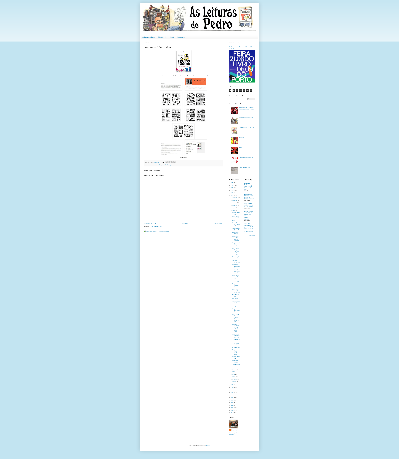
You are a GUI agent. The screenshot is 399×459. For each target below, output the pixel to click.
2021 (232, 195)
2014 (232, 400)
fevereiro (234, 379)
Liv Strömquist (168, 165)
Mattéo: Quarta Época (236, 301)
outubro (234, 203)
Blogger (208, 445)
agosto (234, 207)
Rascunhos (247, 183)
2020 (232, 385)
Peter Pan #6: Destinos (235, 361)
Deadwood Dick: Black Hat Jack (236, 271)
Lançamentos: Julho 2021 (235, 217)
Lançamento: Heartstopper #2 (236, 310)
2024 (232, 188)
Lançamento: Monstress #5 (235, 285)
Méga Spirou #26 (235, 295)
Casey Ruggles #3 (236, 257)
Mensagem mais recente (150, 223)
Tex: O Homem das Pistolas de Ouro (236, 224)
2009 (232, 412)
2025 (232, 185)
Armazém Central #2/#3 (236, 261)
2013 (232, 402)
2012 (232, 405)
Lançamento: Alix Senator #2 (236, 266)
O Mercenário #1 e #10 (235, 344)
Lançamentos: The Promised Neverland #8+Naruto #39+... (235, 318)
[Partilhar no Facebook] (172, 162)
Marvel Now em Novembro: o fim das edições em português (246, 108)
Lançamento (162, 165)
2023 (232, 190)
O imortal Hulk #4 (236, 340)
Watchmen (241, 137)
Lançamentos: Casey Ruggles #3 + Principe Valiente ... (236, 251)
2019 (232, 387)
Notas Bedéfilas (248, 203)
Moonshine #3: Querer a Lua (236, 228)
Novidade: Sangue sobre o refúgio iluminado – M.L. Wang (248, 187)
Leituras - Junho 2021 (236, 357)
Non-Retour (235, 298)
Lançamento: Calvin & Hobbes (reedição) (235, 238)
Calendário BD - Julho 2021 (236, 365)
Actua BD (247, 224)
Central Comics (248, 211)
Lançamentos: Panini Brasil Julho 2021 (236, 335)
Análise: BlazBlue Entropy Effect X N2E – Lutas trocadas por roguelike (248, 216)
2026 (232, 183)
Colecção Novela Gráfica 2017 (246, 157)
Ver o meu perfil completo (233, 433)
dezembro (235, 197)
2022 (232, 193)
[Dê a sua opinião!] (168, 162)
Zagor (233, 220)
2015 (232, 397)
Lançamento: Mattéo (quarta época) (235, 352)
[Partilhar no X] (170, 162)
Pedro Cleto (234, 430)
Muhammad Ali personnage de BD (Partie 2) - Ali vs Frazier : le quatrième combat (248, 228)
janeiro (234, 381)
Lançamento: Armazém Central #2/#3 (236, 290)
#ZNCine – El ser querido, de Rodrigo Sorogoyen (249, 197)
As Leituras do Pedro (148, 37)
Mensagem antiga (218, 223)
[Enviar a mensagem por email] (167, 162)
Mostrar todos (252, 235)
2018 (232, 390)
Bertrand (157, 165)
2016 (232, 395)
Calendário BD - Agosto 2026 (246, 127)
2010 (232, 410)
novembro (235, 200)
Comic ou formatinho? (244, 167)
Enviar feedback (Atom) (156, 226)
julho (233, 210)
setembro (234, 205)
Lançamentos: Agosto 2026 (246, 117)
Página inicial (185, 223)
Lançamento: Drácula (235, 232)
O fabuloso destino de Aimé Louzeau (248, 205)
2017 (232, 392)
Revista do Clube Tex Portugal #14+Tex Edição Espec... (235, 327)
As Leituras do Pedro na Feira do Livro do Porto (241, 48)
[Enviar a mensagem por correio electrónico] (163, 162)
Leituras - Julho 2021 (236, 213)
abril (233, 374)
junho (234, 369)
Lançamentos (181, 37)
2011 (232, 407)
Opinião (172, 37)
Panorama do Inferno (235, 305)
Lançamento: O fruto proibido (236, 244)
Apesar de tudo (236, 347)
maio (233, 371)
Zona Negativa (248, 194)
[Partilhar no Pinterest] (174, 162)
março (234, 376)
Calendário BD (162, 37)
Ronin (240, 147)
